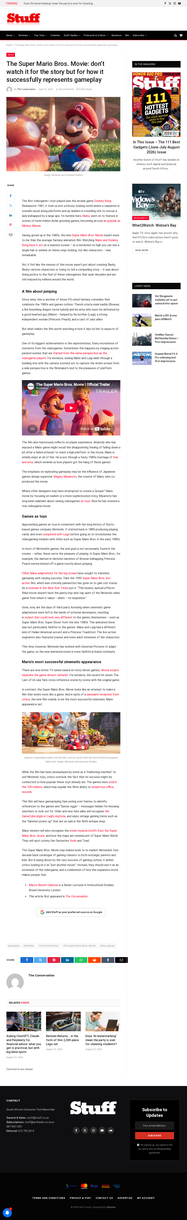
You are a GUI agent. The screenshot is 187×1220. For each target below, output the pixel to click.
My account (146, 1198)
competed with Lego (56, 534)
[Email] (10, 234)
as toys (85, 501)
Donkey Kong (102, 201)
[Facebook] (10, 196)
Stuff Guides (71, 35)
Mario (85, 216)
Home (9, 45)
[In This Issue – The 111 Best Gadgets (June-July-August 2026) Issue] (156, 104)
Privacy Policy (164, 1149)
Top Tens (39, 35)
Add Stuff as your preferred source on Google (74, 912)
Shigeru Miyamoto (65, 476)
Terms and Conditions (48, 1198)
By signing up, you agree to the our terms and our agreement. (155, 1148)
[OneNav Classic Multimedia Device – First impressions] (142, 339)
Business (117, 35)
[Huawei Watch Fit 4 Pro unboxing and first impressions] (142, 358)
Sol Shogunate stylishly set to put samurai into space (166, 300)
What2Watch (141, 218)
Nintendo (29, 945)
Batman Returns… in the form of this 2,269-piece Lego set (62, 1040)
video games (107, 945)
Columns (55, 35)
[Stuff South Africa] (23, 18)
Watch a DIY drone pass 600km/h (166, 317)
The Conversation (26, 89)
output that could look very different (48, 617)
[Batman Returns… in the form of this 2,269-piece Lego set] (63, 1021)
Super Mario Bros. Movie (87, 235)
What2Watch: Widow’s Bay (154, 225)
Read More (141, 250)
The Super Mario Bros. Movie (79, 945)
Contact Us (104, 1198)
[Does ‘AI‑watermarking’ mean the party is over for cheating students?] (102, 1021)
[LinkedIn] (10, 215)
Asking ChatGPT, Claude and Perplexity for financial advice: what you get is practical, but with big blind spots (23, 1044)
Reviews (23, 35)
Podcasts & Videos (95, 35)
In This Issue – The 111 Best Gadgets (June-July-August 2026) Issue (156, 147)
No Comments (66, 89)
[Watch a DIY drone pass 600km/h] (142, 320)
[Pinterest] (10, 225)
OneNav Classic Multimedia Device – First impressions (167, 338)
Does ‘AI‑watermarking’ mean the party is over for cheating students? (60, 3)
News (9, 35)
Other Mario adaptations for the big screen (49, 573)
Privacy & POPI (80, 1198)
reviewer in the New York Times (48, 588)
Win (127, 35)
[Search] (175, 35)
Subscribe (138, 35)
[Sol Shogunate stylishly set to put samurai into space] (142, 300)
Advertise (125, 1198)
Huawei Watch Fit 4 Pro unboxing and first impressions (166, 357)
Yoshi (73, 840)
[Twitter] (10, 205)
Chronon (111, 1207)
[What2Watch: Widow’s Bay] (156, 202)
